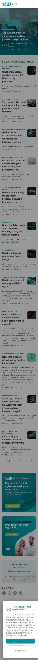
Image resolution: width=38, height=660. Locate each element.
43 (27, 461)
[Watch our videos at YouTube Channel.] (9, 593)
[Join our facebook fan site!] (4, 593)
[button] (35, 31)
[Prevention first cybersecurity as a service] (19, 492)
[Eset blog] (9, 4)
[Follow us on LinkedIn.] (20, 593)
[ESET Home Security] (19, 536)
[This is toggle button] (34, 4)
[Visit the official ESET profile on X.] (15, 593)
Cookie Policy (23, 635)
